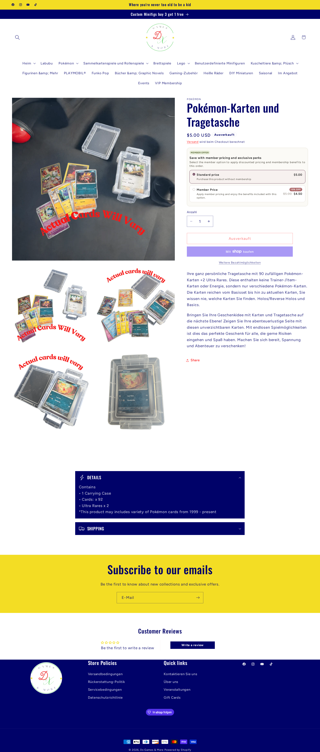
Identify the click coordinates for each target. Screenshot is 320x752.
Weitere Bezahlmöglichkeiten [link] (240, 262)
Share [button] (195, 360)
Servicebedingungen (105, 690)
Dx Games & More (152, 749)
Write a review (192, 645)
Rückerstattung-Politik (106, 682)
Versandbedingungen (105, 674)
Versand (193, 142)
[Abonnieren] (198, 597)
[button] (17, 37)
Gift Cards (172, 698)
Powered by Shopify (177, 749)
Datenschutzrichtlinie (105, 698)
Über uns (171, 682)
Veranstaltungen (177, 690)
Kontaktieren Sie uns (180, 674)
